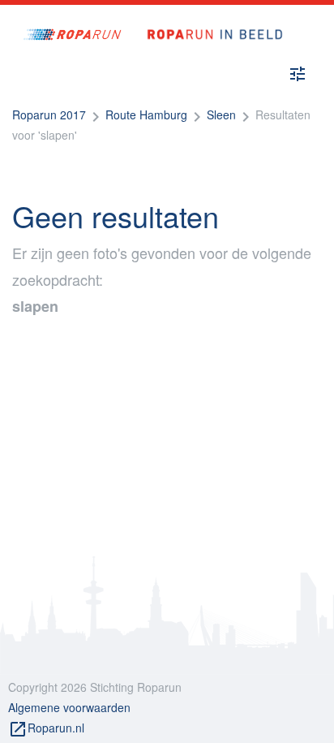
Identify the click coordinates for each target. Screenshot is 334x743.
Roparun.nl (46, 729)
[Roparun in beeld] (209, 18)
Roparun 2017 (49, 114)
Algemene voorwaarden (69, 707)
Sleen (221, 114)
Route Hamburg (146, 114)
